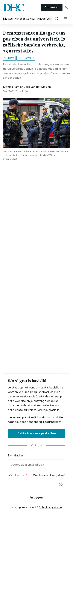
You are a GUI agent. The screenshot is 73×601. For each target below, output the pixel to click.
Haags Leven (45, 18)
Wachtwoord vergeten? (49, 475)
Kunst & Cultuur (25, 18)
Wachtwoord (17, 475)
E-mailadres (16, 455)
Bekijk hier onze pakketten (36, 433)
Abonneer (51, 7)
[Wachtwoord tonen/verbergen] (61, 484)
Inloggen (36, 497)
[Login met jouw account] (66, 7)
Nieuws (8, 18)
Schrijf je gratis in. (48, 410)
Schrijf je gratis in (50, 507)
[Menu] (65, 18)
